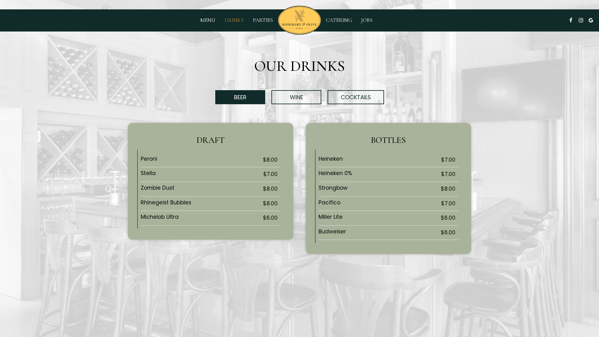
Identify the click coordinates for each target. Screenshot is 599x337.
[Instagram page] (581, 20)
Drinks (234, 20)
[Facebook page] (571, 20)
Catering (339, 20)
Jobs (367, 20)
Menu (207, 20)
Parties (263, 20)
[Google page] (591, 20)
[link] (299, 20)
